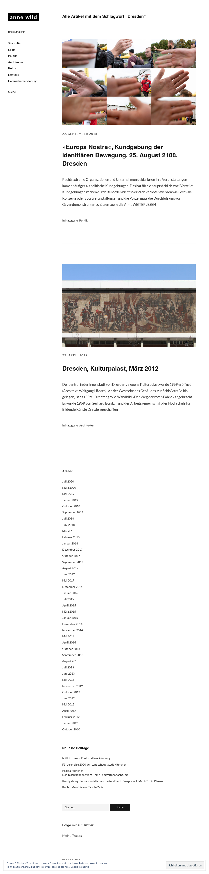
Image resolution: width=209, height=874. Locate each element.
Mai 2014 (68, 636)
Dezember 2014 (72, 624)
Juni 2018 (68, 524)
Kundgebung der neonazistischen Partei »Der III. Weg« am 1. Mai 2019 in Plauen (112, 781)
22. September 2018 (79, 133)
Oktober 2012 (71, 692)
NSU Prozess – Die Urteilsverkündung (86, 758)
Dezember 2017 (72, 549)
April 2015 (69, 605)
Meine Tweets (72, 835)
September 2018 (72, 512)
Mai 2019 (68, 493)
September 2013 (72, 655)
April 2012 (69, 710)
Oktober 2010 (71, 729)
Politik (12, 55)
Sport (11, 49)
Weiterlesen (144, 204)
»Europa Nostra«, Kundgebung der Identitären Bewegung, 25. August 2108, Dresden (120, 155)
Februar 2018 (71, 537)
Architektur (15, 62)
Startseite (14, 43)
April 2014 (69, 642)
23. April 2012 (75, 355)
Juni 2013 (68, 673)
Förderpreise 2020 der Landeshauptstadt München (94, 764)
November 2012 (72, 686)
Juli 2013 (68, 667)
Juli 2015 (68, 599)
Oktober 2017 (71, 555)
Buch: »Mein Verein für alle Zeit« (82, 787)
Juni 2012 (68, 698)
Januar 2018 (70, 543)
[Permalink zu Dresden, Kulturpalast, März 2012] (129, 346)
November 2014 (72, 630)
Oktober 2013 (71, 648)
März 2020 (69, 487)
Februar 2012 (71, 717)
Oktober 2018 (71, 506)
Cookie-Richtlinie (80, 866)
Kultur (12, 68)
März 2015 (69, 611)
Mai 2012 (68, 704)
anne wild (23, 17)
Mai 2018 (68, 531)
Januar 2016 (70, 593)
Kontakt (13, 74)
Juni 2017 (68, 574)
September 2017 (72, 562)
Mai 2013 (68, 679)
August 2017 (70, 568)
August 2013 (70, 661)
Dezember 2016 (72, 586)
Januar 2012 (70, 723)
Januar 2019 (70, 500)
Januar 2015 (70, 617)
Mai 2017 (68, 580)
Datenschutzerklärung (22, 81)
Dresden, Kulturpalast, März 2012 (110, 368)
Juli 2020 (68, 481)
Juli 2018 (68, 518)
